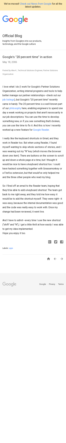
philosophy (15, 108)
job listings (8, 99)
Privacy (52, 284)
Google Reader (41, 129)
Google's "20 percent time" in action (27, 57)
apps (11, 248)
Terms (61, 284)
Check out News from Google (35, 3)
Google (42, 284)
